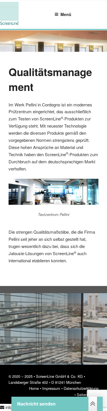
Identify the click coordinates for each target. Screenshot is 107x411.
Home (34, 388)
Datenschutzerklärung (81, 388)
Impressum (51, 388)
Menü (65, 14)
